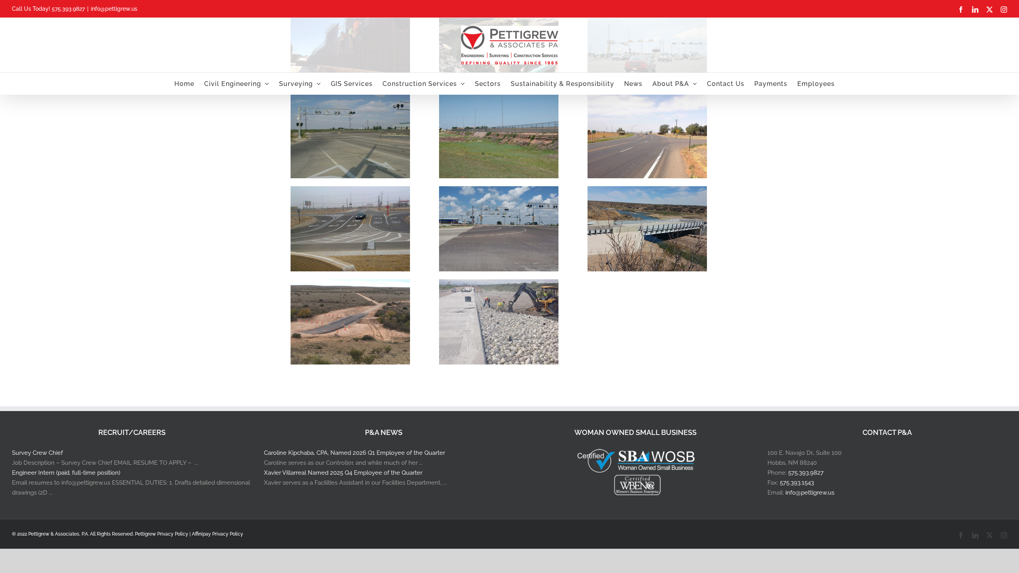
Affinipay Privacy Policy (217, 534)
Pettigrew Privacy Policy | (163, 534)
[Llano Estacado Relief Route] (498, 97)
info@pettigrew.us (114, 9)
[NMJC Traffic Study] (498, 191)
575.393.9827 (806, 472)
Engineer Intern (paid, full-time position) (66, 472)
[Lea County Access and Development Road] (350, 97)
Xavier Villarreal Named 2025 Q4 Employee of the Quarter (343, 472)
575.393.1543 (797, 482)
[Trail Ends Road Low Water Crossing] (350, 284)
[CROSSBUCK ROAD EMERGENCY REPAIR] (498, 284)
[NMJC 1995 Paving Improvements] (350, 191)
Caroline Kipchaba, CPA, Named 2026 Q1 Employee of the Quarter (354, 452)
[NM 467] (647, 97)
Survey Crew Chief (37, 452)
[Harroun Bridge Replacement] (647, 191)
